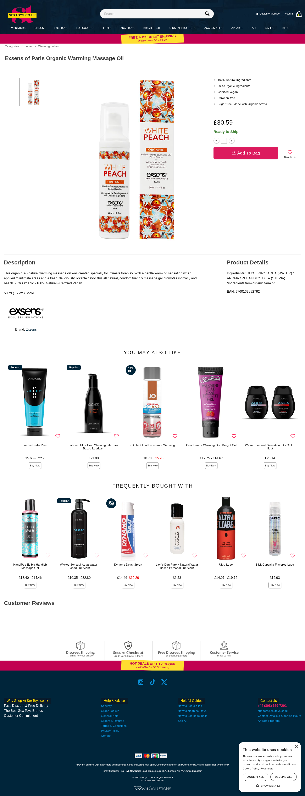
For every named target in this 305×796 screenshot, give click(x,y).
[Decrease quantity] (216, 141)
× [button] (296, 746)
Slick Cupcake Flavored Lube (275, 564)
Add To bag (248, 153)
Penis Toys (60, 27)
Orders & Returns (112, 721)
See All (182, 721)
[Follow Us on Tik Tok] (153, 681)
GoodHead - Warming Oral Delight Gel (211, 445)
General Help (109, 716)
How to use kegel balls (192, 716)
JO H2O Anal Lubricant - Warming (152, 445)
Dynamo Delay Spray (128, 564)
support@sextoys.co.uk (273, 711)
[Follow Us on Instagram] (141, 681)
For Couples (85, 27)
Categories (12, 46)
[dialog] (270, 767)
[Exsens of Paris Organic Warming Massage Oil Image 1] (137, 159)
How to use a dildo (190, 706)
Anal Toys (127, 27)
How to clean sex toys (192, 711)
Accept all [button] (255, 776)
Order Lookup (110, 711)
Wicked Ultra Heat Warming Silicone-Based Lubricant (94, 446)
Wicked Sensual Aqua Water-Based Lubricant (79, 566)
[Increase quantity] (231, 141)
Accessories (213, 27)
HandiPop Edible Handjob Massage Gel (30, 566)
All (254, 27)
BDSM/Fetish (151, 27)
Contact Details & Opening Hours (279, 716)
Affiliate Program (269, 721)
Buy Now (35, 465)
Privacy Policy (110, 731)
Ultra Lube (226, 564)
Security (106, 706)
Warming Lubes (48, 46)
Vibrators (18, 27)
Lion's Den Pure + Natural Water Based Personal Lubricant (177, 566)
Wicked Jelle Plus (35, 445)
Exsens (31, 329)
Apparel (237, 27)
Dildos (39, 27)
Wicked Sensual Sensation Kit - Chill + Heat (270, 446)
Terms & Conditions (114, 726)
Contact (106, 736)
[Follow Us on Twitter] (164, 681)
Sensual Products (182, 27)
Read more (267, 768)
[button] (270, 786)
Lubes (107, 27)
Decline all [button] (283, 776)
